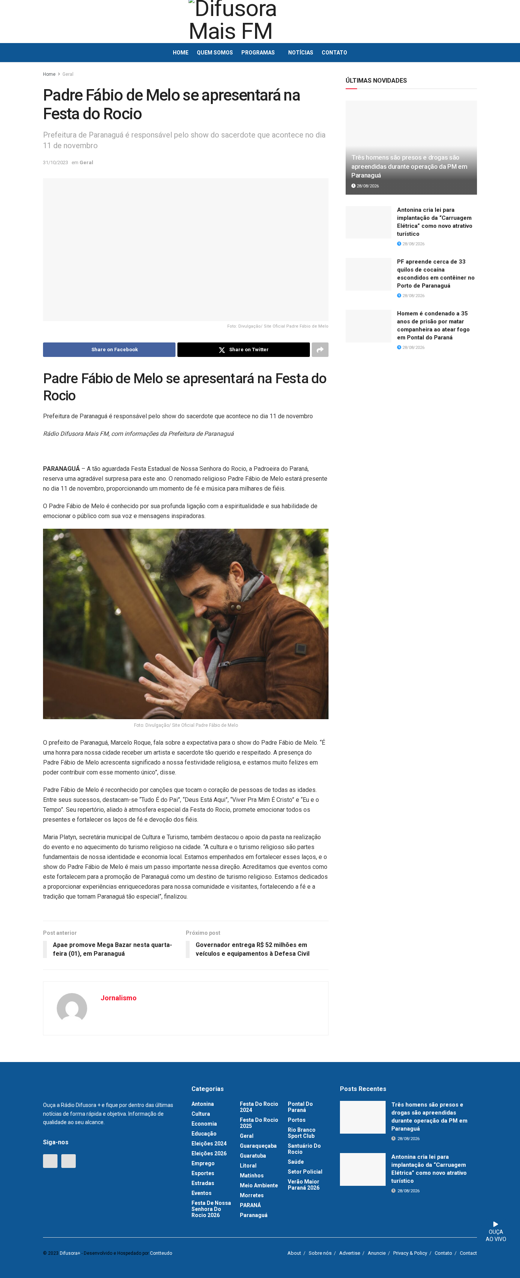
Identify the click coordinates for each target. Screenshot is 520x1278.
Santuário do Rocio (304, 1149)
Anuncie (377, 1253)
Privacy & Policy (410, 1253)
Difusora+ (70, 1253)
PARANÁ (250, 1205)
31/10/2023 (55, 162)
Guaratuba (253, 1156)
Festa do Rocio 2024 (259, 1107)
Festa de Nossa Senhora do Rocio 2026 (211, 1209)
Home (180, 53)
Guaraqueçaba (258, 1146)
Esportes (202, 1173)
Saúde (296, 1162)
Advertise (349, 1253)
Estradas (202, 1183)
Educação (204, 1134)
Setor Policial (305, 1172)
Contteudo (161, 1253)
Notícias (300, 53)
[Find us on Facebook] (50, 1161)
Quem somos (215, 53)
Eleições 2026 (209, 1153)
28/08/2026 (367, 186)
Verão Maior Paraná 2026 (303, 1185)
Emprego (203, 1163)
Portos (297, 1120)
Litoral (248, 1166)
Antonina (202, 1104)
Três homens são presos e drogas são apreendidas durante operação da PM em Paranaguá (409, 166)
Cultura (200, 1114)
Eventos (201, 1193)
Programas (258, 53)
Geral (67, 74)
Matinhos (252, 1175)
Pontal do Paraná (300, 1107)
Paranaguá (254, 1215)
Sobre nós (320, 1253)
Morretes (252, 1195)
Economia (204, 1124)
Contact (468, 1253)
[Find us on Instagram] (68, 1161)
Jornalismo (118, 998)
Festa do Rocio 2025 (259, 1123)
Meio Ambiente (259, 1185)
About (294, 1253)
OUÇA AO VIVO (496, 1236)
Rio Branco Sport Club (302, 1133)
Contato (334, 53)
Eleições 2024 (209, 1143)
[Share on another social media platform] (320, 349)
